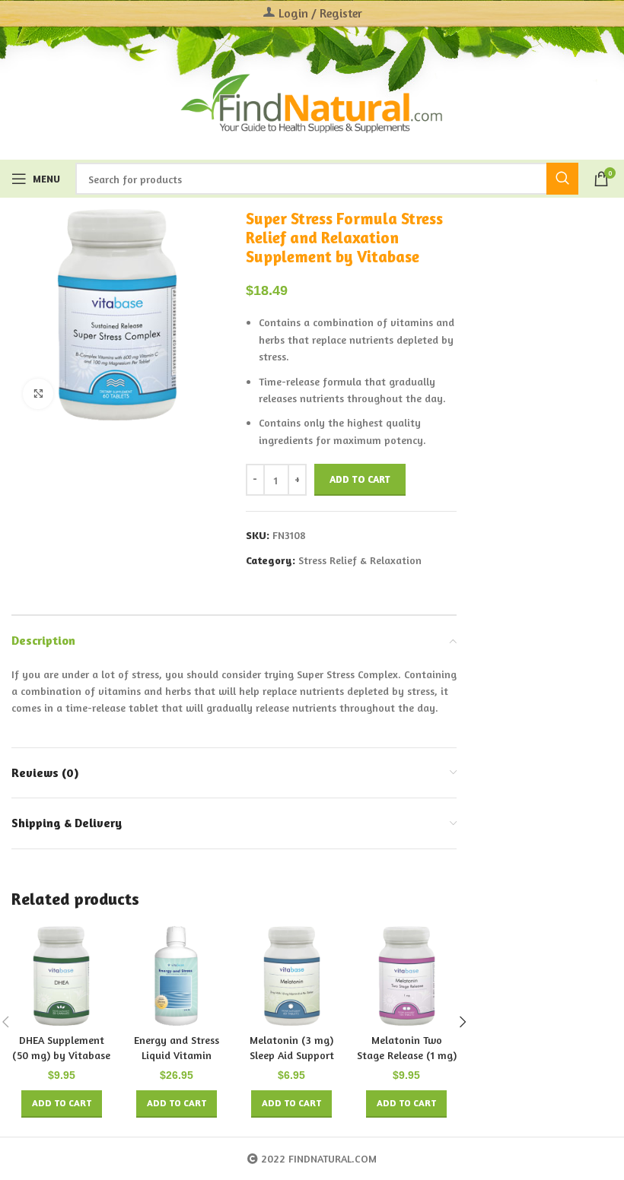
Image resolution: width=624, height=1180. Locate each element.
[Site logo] (312, 101)
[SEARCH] (562, 179)
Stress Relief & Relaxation (360, 560)
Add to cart (360, 479)
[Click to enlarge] (38, 394)
